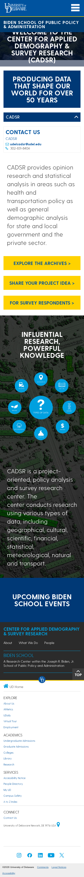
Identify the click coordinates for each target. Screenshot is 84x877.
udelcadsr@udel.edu (25, 144)
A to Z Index (10, 801)
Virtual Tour (10, 721)
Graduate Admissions (16, 746)
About (8, 643)
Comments (43, 867)
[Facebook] (29, 856)
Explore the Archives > (42, 263)
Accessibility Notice (14, 777)
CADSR (13, 116)
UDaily (7, 715)
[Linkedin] (40, 856)
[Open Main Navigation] (75, 7)
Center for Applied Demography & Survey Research (42, 631)
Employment (11, 727)
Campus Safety (13, 795)
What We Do (28, 643)
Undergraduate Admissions (19, 740)
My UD (7, 789)
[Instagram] (19, 856)
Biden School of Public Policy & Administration (41, 24)
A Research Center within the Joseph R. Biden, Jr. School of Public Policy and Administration (39, 663)
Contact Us (10, 817)
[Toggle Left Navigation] (76, 117)
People (49, 643)
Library (8, 758)
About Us (9, 703)
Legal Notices (59, 867)
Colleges (9, 752)
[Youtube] (51, 856)
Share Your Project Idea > (42, 283)
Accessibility (8, 873)
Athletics (8, 709)
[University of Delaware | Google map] (58, 825)
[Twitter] (62, 856)
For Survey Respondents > (42, 302)
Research (9, 764)
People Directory (13, 783)
